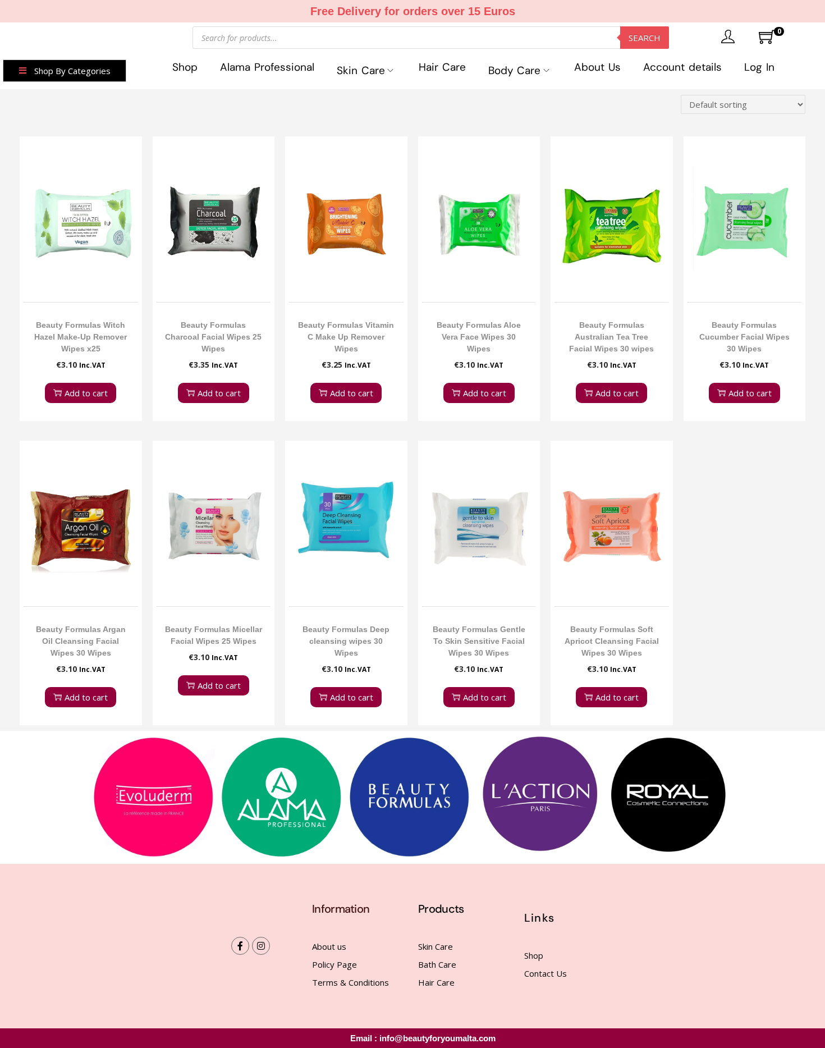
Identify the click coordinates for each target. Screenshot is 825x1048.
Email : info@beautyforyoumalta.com (423, 1038)
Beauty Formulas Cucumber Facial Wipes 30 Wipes (744, 337)
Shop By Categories (72, 70)
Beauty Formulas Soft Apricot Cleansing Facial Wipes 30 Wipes (612, 641)
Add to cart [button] (86, 393)
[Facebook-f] (240, 946)
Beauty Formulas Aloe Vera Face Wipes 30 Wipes (479, 337)
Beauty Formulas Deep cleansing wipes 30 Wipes (345, 641)
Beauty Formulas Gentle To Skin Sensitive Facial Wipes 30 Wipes (479, 641)
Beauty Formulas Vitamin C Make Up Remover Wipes (346, 337)
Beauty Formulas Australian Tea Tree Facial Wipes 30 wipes (611, 337)
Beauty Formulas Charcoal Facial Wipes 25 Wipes (213, 337)
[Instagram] (261, 946)
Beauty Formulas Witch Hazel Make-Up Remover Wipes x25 (80, 337)
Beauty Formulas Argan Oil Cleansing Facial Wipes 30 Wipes (81, 641)
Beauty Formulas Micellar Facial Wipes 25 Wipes (213, 635)
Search (645, 37)
